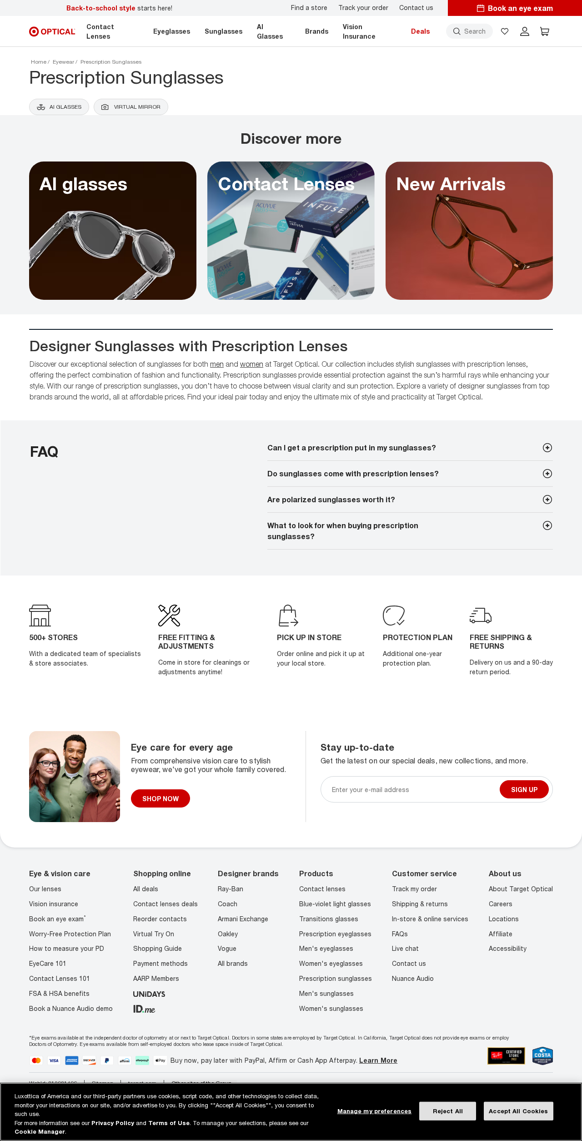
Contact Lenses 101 (59, 978)
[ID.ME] (144, 1008)
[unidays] (149, 993)
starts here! (119, 8)
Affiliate (500, 934)
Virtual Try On (153, 934)
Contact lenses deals (165, 904)
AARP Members (156, 978)
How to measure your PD (66, 948)
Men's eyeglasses (326, 948)
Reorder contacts (160, 919)
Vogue (227, 948)
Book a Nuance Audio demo (71, 1008)
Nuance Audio (413, 978)
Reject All (448, 1111)
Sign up (524, 789)
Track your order (363, 7)
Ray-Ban (230, 889)
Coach (227, 904)
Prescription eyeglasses (335, 934)
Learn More (378, 1060)
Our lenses (45, 889)
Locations (504, 919)
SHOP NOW (160, 799)
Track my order (414, 889)
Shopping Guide (157, 948)
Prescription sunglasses (335, 978)
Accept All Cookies (518, 1111)
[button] (505, 31)
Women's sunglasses (331, 1008)
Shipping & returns (420, 904)
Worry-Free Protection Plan (70, 934)
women (251, 364)
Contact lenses (322, 889)
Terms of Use (169, 1122)
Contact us (416, 7)
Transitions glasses (328, 919)
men (217, 364)
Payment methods (160, 963)
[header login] (525, 31)
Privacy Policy (112, 1122)
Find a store (309, 7)
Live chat (405, 948)
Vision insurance (53, 904)
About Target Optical (521, 889)
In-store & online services (430, 919)
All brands (233, 963)
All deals (145, 889)
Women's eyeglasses (331, 963)
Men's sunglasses (326, 993)
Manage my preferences (374, 1111)
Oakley (228, 934)
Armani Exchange (243, 919)
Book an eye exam (57, 919)
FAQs (400, 934)
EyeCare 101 (47, 963)
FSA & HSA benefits (59, 993)
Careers (500, 904)
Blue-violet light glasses (335, 904)
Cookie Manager (40, 1131)
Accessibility (508, 948)
